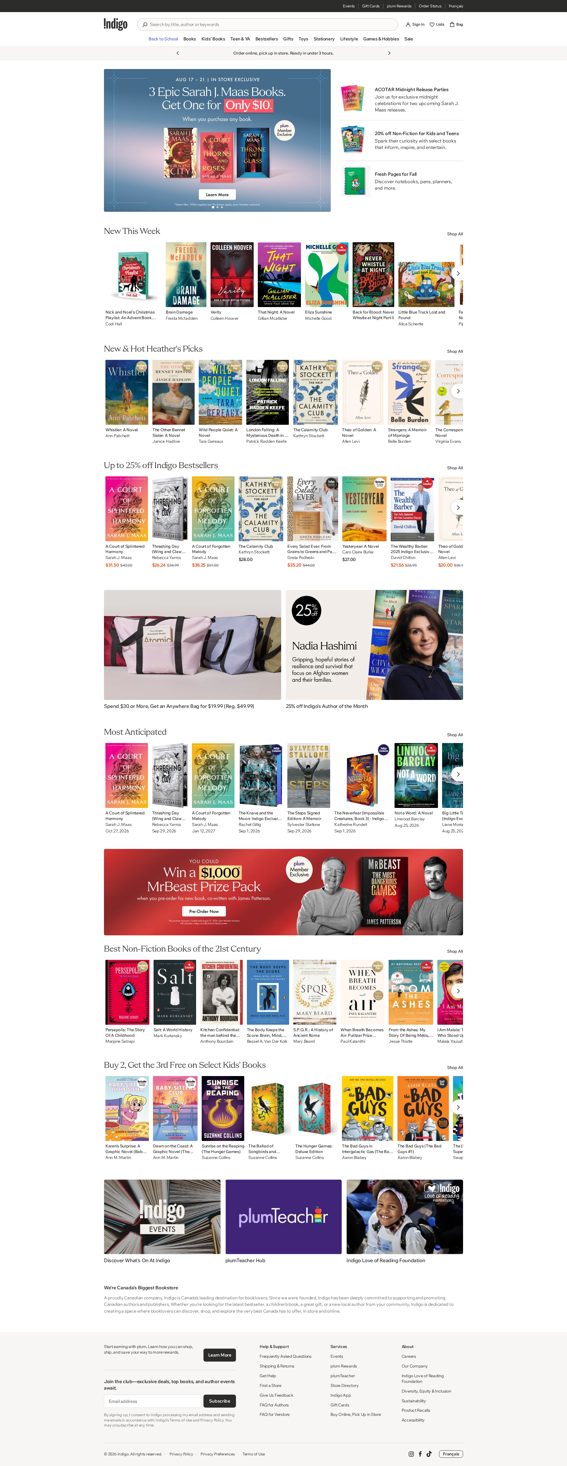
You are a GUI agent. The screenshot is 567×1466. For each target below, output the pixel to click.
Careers (409, 1356)
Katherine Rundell (350, 824)
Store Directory (344, 1385)
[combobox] (271, 24)
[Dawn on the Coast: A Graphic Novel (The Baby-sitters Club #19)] (175, 1108)
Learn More (220, 1355)
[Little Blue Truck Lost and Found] (426, 274)
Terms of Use (253, 1454)
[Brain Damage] (186, 274)
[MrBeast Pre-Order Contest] (283, 892)
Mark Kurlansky (168, 1035)
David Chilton (403, 557)
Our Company (415, 1366)
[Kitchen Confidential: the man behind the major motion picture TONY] (221, 992)
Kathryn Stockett (309, 435)
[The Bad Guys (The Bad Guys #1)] (423, 1108)
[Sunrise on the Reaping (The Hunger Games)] (223, 1108)
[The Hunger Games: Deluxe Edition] (316, 1108)
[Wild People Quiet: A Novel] (220, 392)
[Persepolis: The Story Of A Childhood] (127, 992)
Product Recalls (416, 1410)
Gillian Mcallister (272, 318)
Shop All (455, 234)
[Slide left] (113, 140)
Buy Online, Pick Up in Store (355, 1414)
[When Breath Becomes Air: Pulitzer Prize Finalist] (362, 992)
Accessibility (413, 1420)
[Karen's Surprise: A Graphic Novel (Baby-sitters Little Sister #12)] (127, 1108)
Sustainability (414, 1400)
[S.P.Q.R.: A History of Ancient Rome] (314, 992)
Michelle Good (318, 318)
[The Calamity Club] (315, 392)
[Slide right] (321, 140)
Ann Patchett (117, 435)
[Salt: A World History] (175, 992)
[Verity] (232, 274)
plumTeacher (342, 1375)
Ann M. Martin (118, 1157)
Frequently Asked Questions (286, 1356)
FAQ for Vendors (275, 1414)
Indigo (123, 1454)
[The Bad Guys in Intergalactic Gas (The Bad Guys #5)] (367, 1108)
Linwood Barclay (410, 818)
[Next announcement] (389, 53)
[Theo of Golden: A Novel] (363, 392)
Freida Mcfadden (182, 318)
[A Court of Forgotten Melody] (213, 508)
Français (456, 6)
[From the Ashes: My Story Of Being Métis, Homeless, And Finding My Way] (411, 992)
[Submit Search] (145, 25)
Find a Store (270, 1385)
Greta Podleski (300, 557)
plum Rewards (399, 6)
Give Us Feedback (277, 1395)
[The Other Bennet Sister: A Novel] (173, 392)
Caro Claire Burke (358, 552)
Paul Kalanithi (352, 1041)
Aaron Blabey (354, 1157)
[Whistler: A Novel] (126, 392)
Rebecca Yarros (166, 557)
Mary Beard (304, 1041)
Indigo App (340, 1395)
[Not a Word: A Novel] (416, 775)
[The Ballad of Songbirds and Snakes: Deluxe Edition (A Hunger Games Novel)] (269, 1108)
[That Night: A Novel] (279, 274)
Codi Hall (113, 324)
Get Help (268, 1375)
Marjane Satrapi (120, 1041)
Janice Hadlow (166, 441)
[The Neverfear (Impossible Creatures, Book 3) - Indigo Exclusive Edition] (362, 775)
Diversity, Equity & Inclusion (426, 1391)
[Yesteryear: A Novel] (364, 508)
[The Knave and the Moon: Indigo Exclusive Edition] (261, 775)
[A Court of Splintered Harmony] (126, 508)
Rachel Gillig (250, 824)
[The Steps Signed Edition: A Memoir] (308, 775)
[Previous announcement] (177, 53)
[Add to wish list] (155, 300)
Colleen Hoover (225, 318)
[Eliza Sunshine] (326, 274)
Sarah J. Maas (118, 557)
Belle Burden (399, 441)
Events (349, 6)
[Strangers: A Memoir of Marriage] (409, 392)
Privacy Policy (181, 1454)
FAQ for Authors (274, 1405)
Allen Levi (350, 441)
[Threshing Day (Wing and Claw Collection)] (170, 508)
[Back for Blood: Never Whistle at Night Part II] (373, 274)
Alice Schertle (410, 324)
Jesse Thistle (400, 1041)
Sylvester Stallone (303, 824)
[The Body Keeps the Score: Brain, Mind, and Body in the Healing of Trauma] (268, 992)
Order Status (430, 6)
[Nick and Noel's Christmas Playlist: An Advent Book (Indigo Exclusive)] (133, 274)
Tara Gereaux (211, 441)
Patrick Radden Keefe (266, 441)
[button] (163, 41)
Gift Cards (370, 6)
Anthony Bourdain (216, 1041)
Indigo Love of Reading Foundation (423, 1378)
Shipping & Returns (277, 1366)
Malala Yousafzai (452, 1041)
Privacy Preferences (217, 1454)
